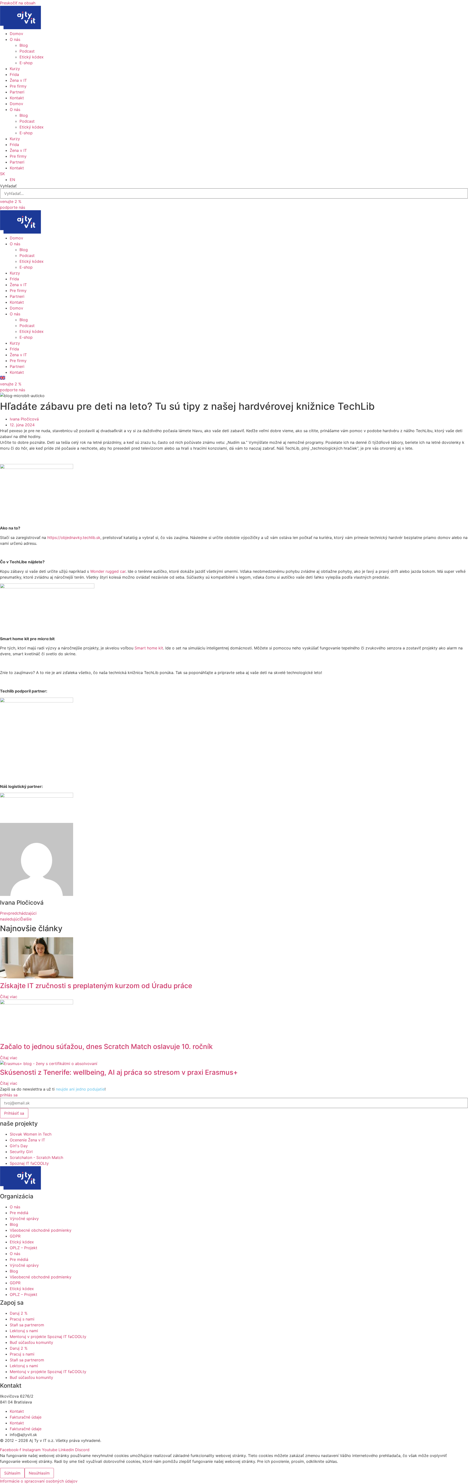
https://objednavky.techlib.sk (73, 537)
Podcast (27, 51)
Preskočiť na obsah (17, 2)
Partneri (17, 92)
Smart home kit (149, 648)
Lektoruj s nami (24, 1330)
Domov (16, 33)
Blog (24, 45)
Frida (14, 74)
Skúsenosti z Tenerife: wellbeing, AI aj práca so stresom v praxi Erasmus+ (119, 1072)
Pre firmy (18, 86)
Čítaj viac (8, 996)
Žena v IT (18, 80)
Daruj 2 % (19, 1313)
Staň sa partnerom (27, 1324)
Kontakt (17, 97)
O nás (15, 39)
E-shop (26, 62)
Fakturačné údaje (25, 1417)
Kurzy (15, 68)
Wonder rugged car (108, 571)
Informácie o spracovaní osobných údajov (39, 1481)
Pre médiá (19, 1212)
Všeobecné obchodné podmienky (40, 1230)
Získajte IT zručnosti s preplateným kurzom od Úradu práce (96, 986)
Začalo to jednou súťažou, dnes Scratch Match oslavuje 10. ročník (106, 1046)
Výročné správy (24, 1218)
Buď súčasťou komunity (31, 1342)
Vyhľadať (8, 186)
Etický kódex (32, 57)
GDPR (15, 1236)
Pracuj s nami (22, 1319)
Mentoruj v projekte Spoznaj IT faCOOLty (48, 1336)
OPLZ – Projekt (23, 1247)
